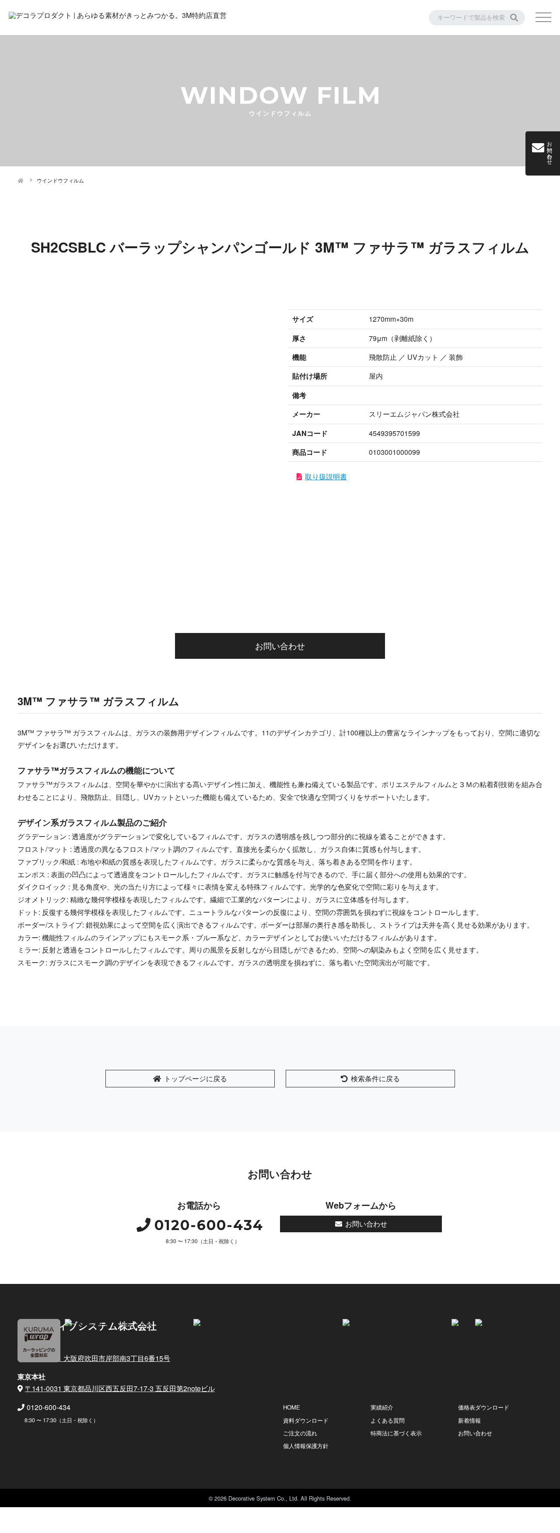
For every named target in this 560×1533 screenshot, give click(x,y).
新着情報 (469, 1420)
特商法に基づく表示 (396, 1433)
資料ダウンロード (306, 1420)
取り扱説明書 (326, 476)
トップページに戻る (195, 1078)
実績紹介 (382, 1407)
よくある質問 (388, 1420)
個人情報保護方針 (306, 1446)
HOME (291, 1407)
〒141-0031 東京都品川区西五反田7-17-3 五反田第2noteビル (120, 1388)
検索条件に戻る (375, 1078)
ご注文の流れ (300, 1433)
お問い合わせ (280, 645)
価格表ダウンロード (483, 1407)
